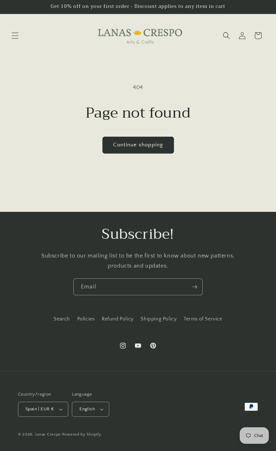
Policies (86, 319)
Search (62, 319)
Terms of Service (203, 319)
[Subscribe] (194, 286)
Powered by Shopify (81, 434)
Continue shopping (138, 145)
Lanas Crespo (48, 434)
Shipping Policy (158, 319)
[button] (15, 36)
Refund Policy (118, 319)
